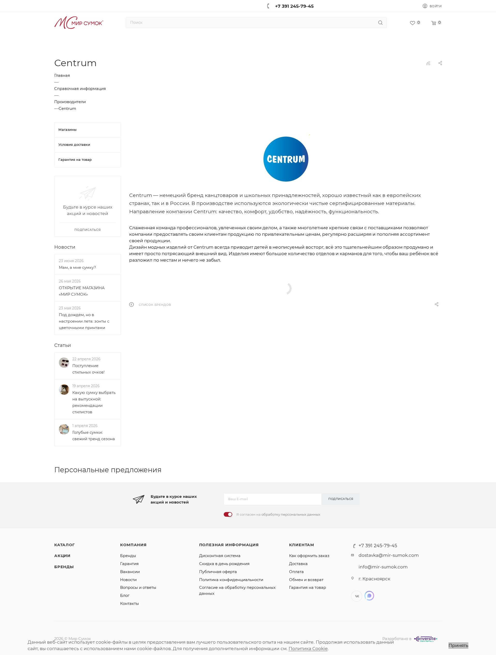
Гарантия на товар (307, 587)
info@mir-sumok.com (383, 566)
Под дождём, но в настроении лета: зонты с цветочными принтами (84, 321)
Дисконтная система (220, 555)
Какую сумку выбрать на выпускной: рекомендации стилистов (93, 402)
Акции (62, 555)
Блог (124, 595)
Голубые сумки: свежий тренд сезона (93, 435)
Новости (64, 247)
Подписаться (340, 499)
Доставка (298, 563)
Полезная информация (229, 545)
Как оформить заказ (309, 555)
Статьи (62, 345)
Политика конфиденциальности (231, 579)
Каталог (64, 545)
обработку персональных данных (290, 514)
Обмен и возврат (306, 579)
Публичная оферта (218, 571)
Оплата (296, 571)
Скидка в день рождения (224, 563)
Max (369, 596)
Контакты (129, 603)
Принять (458, 645)
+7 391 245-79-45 (294, 6)
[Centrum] (285, 158)
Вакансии (130, 571)
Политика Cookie (308, 648)
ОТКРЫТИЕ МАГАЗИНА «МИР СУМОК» (82, 291)
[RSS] (428, 63)
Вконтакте (356, 596)
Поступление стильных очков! (88, 369)
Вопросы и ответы (138, 587)
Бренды (64, 567)
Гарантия (129, 563)
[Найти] (380, 22)
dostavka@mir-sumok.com (389, 555)
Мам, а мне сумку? (77, 267)
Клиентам (301, 545)
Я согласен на (278, 514)
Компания (133, 545)
